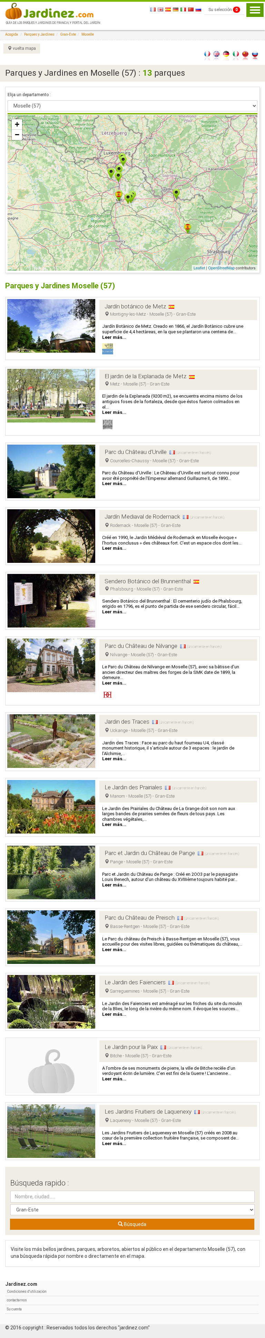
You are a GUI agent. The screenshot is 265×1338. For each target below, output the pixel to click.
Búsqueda (134, 1224)
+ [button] (17, 124)
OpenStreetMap (221, 267)
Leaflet (199, 267)
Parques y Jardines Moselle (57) (60, 285)
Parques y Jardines (39, 34)
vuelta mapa (24, 48)
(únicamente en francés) (193, 453)
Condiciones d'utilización (27, 1291)
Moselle (87, 34)
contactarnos (17, 1300)
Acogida (11, 34)
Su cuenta (14, 1309)
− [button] (17, 134)
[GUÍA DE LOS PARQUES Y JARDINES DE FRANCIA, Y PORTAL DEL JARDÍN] (52, 10)
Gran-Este (68, 34)
